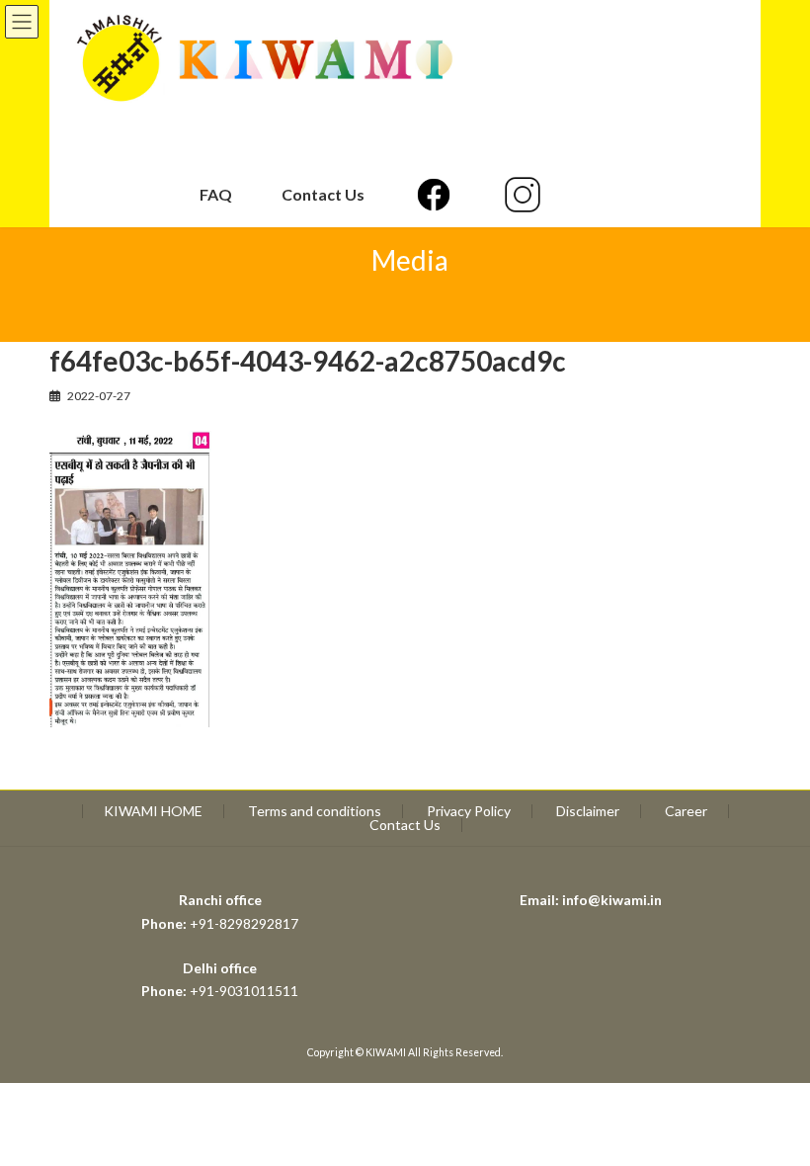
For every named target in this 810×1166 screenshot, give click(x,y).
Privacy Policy (469, 810)
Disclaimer (587, 810)
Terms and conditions (314, 810)
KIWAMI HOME (153, 810)
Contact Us (405, 824)
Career (686, 810)
